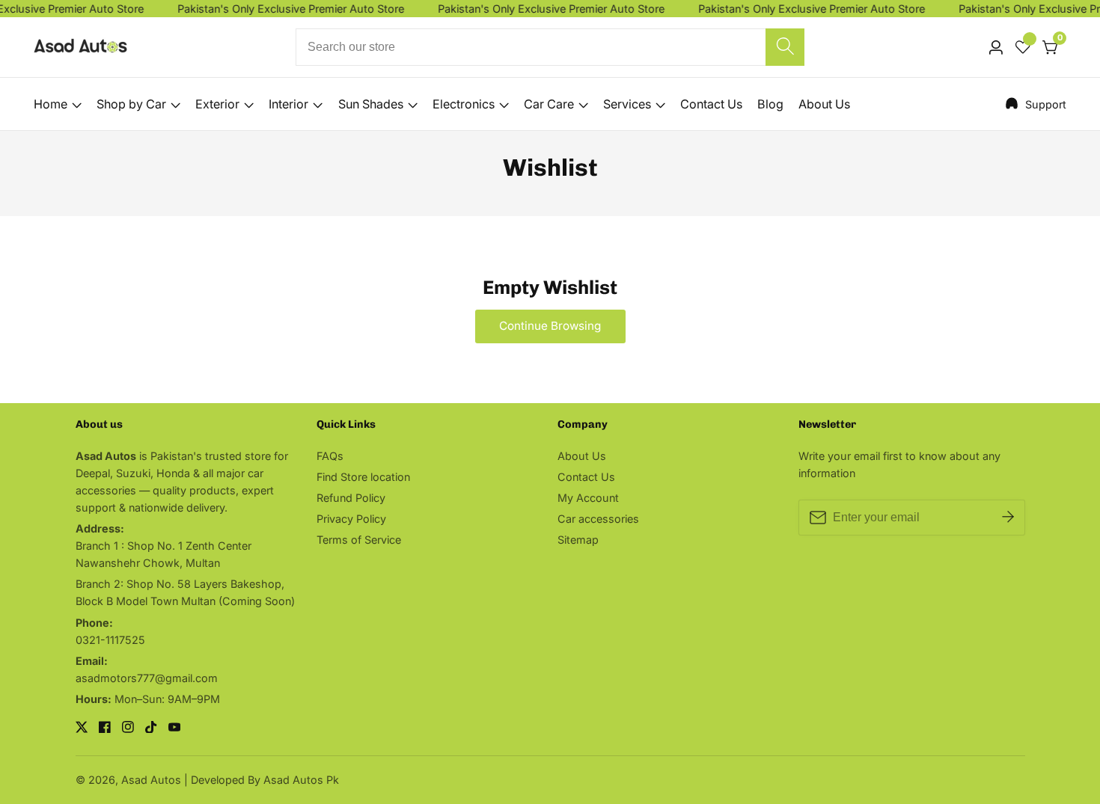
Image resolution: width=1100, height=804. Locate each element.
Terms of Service (359, 539)
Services (627, 103)
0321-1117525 (110, 639)
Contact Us (711, 103)
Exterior (217, 103)
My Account (588, 497)
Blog (770, 103)
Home (50, 103)
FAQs (330, 455)
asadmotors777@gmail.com (147, 678)
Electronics (464, 103)
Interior (288, 103)
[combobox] (550, 47)
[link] (1035, 104)
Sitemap (578, 539)
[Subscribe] (1007, 517)
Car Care (549, 103)
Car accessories (598, 518)
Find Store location (363, 476)
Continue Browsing (550, 326)
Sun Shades (370, 103)
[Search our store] (785, 47)
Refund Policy (351, 497)
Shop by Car (131, 103)
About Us (824, 103)
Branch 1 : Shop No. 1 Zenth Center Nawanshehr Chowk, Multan (163, 554)
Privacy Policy (351, 518)
